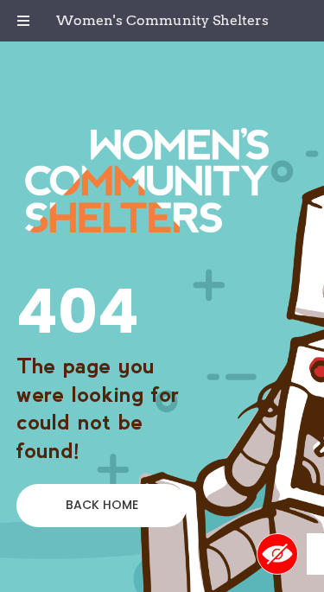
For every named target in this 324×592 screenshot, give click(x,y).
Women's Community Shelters (162, 20)
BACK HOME (102, 504)
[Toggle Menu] (23, 20)
